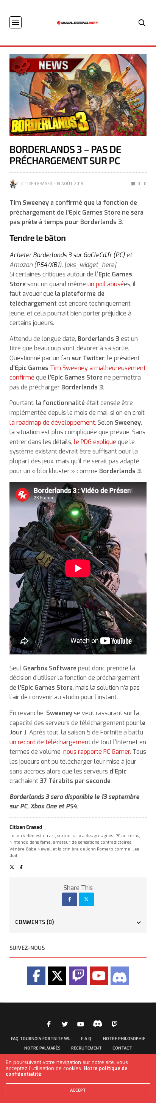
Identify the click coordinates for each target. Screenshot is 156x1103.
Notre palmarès (42, 1048)
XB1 (54, 265)
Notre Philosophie (124, 1039)
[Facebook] (36, 975)
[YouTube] (99, 975)
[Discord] (120, 975)
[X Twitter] (57, 975)
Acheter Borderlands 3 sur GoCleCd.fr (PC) (67, 255)
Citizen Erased (36, 183)
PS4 (41, 265)
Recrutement (86, 1048)
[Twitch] (78, 975)
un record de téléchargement (49, 742)
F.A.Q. (86, 1039)
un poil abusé (105, 284)
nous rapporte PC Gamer (96, 752)
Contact (122, 1048)
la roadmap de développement (52, 423)
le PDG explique (95, 442)
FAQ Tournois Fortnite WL (40, 1039)
